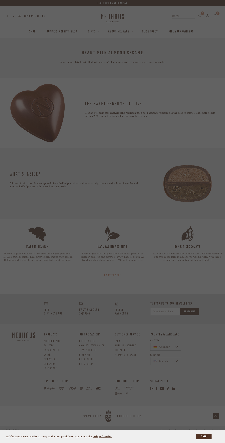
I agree (204, 436)
